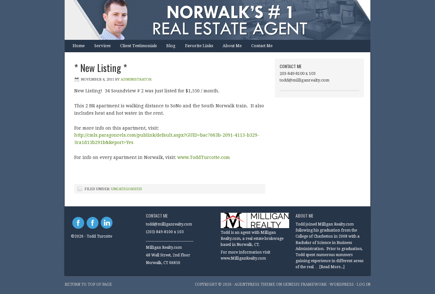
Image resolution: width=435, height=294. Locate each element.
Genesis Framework (305, 284)
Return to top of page (88, 284)
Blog (170, 45)
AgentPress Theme (254, 284)
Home (79, 45)
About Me (232, 45)
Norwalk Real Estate (211, 20)
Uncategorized (126, 189)
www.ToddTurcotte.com (203, 157)
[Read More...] (332, 267)
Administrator (136, 79)
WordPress (342, 284)
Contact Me (262, 45)
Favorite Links (199, 45)
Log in (363, 284)
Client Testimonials (138, 45)
